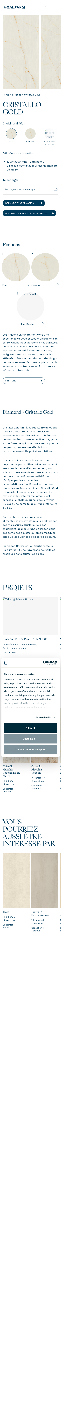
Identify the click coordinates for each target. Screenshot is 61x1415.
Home (6, 94)
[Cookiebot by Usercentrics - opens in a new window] (43, 663)
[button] (24, 203)
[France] (17, 7)
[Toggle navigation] (55, 7)
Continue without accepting (30, 749)
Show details (43, 717)
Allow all (30, 727)
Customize (29, 738)
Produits (16, 94)
